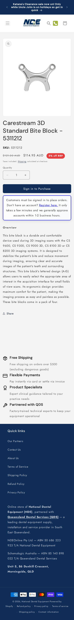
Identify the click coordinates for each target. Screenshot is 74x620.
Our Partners (15, 441)
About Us (13, 458)
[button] (7, 23)
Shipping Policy (17, 475)
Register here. (48, 205)
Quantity (7, 167)
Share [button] (10, 313)
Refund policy (24, 606)
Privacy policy (41, 606)
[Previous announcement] (7, 7)
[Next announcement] (67, 7)
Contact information (49, 611)
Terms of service (60, 606)
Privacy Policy (16, 492)
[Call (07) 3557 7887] (55, 23)
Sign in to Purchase (37, 189)
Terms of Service (18, 467)
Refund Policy (16, 484)
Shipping (22, 161)
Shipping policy (27, 611)
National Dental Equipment (35, 601)
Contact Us (14, 450)
